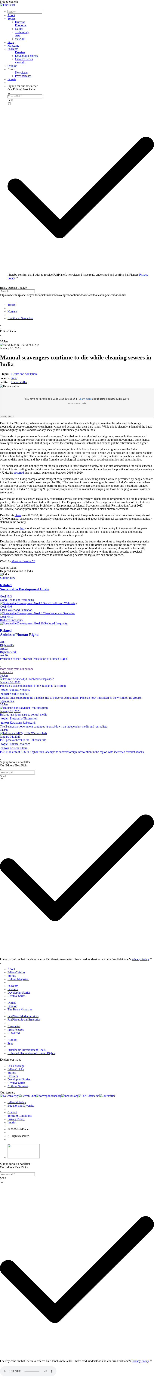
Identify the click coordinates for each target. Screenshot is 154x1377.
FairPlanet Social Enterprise (24, 1019)
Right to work (8, 652)
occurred (18, 472)
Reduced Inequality (11, 620)
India (14, 378)
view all (19, 38)
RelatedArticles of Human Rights (19, 633)
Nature (19, 28)
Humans (20, 22)
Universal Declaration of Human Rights (31, 1053)
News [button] (11, 69)
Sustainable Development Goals (26, 1049)
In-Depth (13, 49)
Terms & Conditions (20, 1115)
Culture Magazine (18, 979)
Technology (22, 32)
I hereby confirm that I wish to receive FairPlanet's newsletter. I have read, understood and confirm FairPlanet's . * (76, 959)
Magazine (13, 45)
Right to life (7, 645)
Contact (12, 1112)
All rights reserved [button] (18, 1135)
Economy (20, 25)
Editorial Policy (17, 1102)
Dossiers (20, 52)
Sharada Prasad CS (23, 561)
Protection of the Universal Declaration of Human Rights (33, 658)
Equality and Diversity (21, 1105)
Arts (17, 35)
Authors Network (18, 1086)
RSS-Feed (14, 1033)
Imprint (12, 1122)
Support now (7, 577)
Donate (12, 79)
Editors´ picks (16, 1069)
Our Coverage (16, 1066)
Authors (12, 1039)
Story (11, 42)
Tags (10, 1043)
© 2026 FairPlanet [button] (18, 1129)
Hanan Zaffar (19, 382)
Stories (12, 975)
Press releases (23, 75)
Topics (11, 18)
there (18, 515)
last (22, 528)
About (11, 15)
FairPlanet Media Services (23, 1016)
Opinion (12, 65)
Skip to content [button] (9, 1)
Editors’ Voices (16, 972)
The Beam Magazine (20, 1009)
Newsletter (21, 72)
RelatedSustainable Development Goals (24, 587)
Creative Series (24, 59)
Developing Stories (26, 55)
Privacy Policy (140, 959)
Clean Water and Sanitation (16, 610)
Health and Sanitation (24, 374)
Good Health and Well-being (17, 599)
